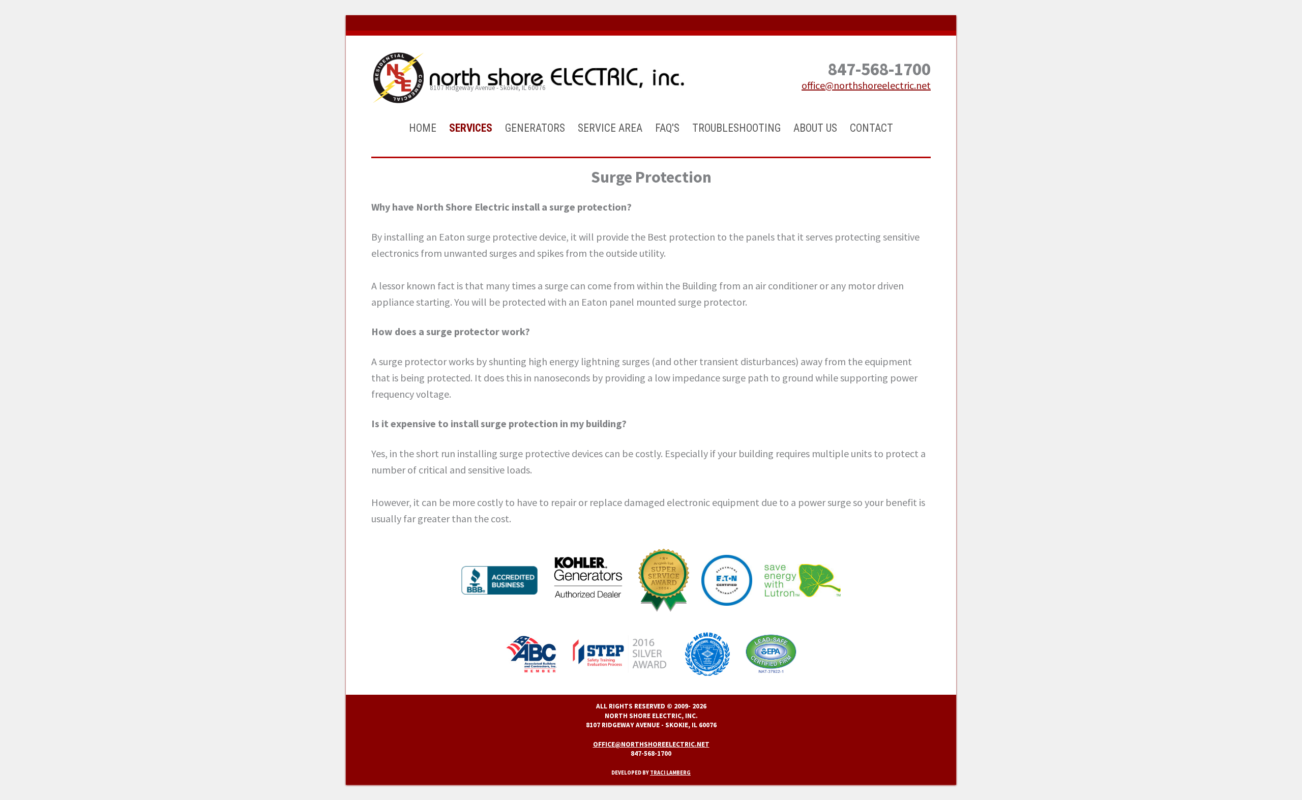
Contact (871, 128)
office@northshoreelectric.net (866, 85)
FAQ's (667, 128)
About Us (815, 128)
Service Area (610, 128)
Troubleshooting (736, 128)
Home (422, 128)
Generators (535, 128)
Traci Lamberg (670, 772)
